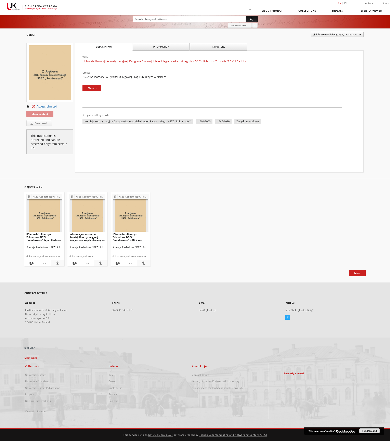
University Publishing (37, 381)
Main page (30, 358)
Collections (307, 10)
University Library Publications (42, 388)
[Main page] (249, 10)
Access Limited (47, 106)
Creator (113, 381)
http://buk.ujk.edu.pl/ (297, 310)
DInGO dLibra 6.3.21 (160, 435)
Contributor (115, 388)
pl (345, 3)
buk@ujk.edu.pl (207, 310)
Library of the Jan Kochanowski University (215, 381)
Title (111, 375)
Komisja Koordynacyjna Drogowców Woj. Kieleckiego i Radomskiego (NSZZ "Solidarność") (137, 121)
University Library (35, 375)
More (357, 273)
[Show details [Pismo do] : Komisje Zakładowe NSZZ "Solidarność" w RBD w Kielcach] (143, 263)
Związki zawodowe (247, 121)
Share (385, 3)
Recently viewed (370, 10)
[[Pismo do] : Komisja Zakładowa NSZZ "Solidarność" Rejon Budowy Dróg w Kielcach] (44, 214)
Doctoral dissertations (38, 401)
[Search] (252, 19)
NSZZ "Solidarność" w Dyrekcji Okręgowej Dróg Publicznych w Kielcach (124, 77)
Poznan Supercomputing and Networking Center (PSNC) (233, 435)
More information (345, 430)
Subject (113, 394)
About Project (272, 10)
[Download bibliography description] (31, 263)
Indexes (337, 10)
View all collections (36, 411)
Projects (30, 394)
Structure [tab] (218, 46)
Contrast (369, 3)
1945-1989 (223, 121)
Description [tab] (104, 46)
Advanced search (239, 25)
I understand (369, 431)
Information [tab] (161, 46)
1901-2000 (204, 121)
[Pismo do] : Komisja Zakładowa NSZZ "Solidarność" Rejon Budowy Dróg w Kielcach (43, 236)
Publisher (114, 401)
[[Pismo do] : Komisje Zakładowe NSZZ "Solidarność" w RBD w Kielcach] (130, 214)
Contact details (200, 375)
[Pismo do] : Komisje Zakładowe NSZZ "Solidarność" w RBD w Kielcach (126, 236)
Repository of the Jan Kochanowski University (217, 388)
